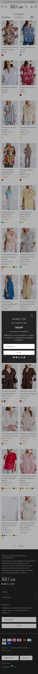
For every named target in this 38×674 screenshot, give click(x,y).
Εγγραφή (19, 352)
